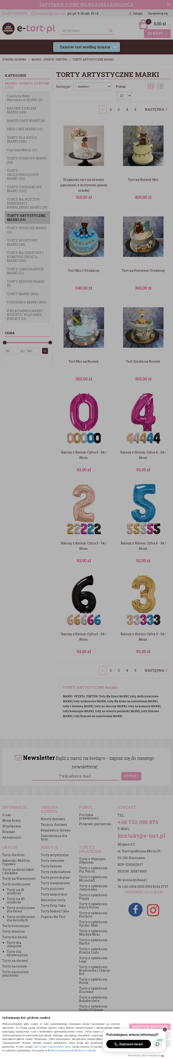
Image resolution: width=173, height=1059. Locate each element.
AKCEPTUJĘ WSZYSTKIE (150, 1026)
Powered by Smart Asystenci (146, 1055)
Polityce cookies (85, 1050)
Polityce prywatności (61, 1050)
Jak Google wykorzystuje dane (52, 1046)
